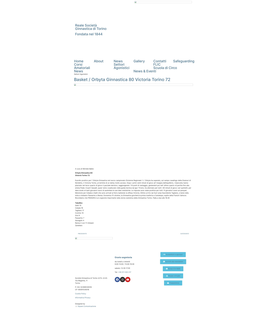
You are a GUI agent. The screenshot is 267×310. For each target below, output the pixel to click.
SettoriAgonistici (121, 66)
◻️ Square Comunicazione (85, 306)
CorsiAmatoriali (82, 66)
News (118, 61)
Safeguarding (183, 61)
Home (78, 61)
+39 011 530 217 (124, 272)
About (98, 61)
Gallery (139, 61)
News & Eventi (145, 71)
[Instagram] (122, 279)
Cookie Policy (80, 294)
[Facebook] (117, 279)
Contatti (159, 61)
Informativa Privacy (82, 298)
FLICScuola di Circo (165, 66)
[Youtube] (127, 279)
